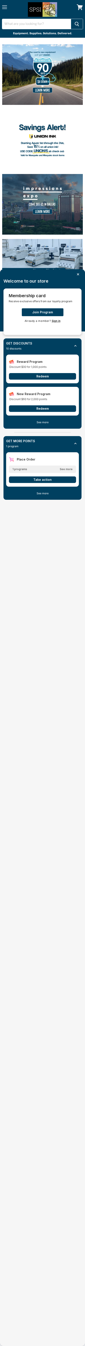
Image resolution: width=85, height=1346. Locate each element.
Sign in (56, 320)
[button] (42, 346)
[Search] (77, 24)
